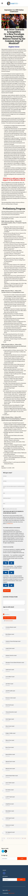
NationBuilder (11, 893)
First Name (5, 476)
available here (10, 523)
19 (22, 838)
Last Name (4, 481)
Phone (4, 503)
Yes (6, 563)
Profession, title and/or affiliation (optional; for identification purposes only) (14, 487)
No (11, 563)
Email (4, 493)
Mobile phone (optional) (6, 498)
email (9, 890)
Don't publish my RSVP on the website (11, 508)
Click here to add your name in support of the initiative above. (14, 179)
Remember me (7, 614)
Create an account (9, 620)
